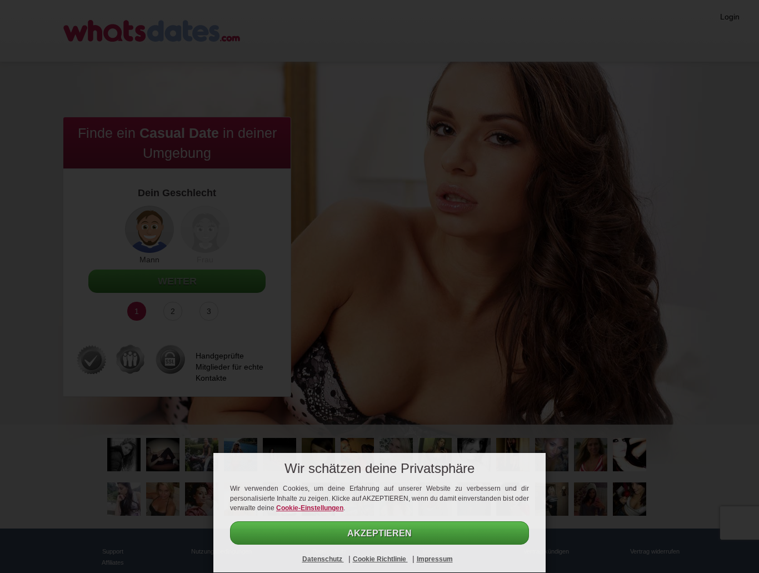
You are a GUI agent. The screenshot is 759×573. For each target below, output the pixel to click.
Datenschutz (323, 559)
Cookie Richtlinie (380, 559)
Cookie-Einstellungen (309, 508)
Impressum (435, 559)
